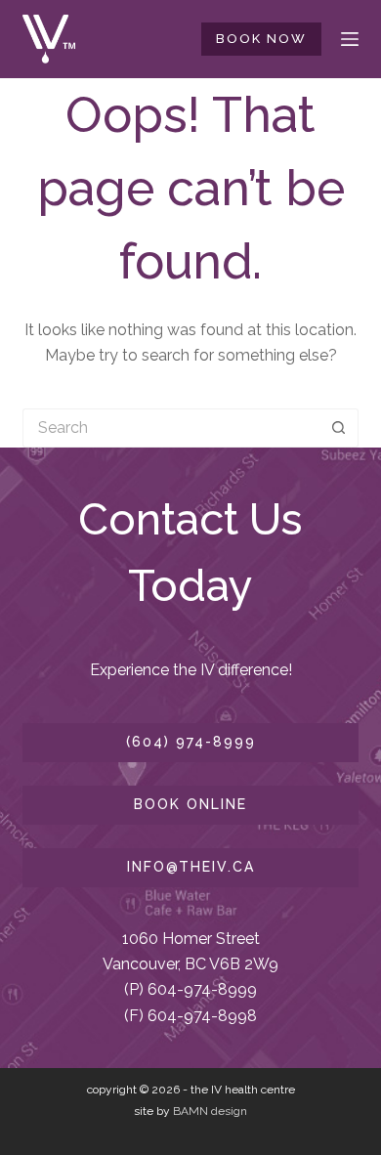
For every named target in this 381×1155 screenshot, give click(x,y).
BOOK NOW (261, 38)
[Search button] (339, 428)
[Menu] (350, 39)
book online (190, 804)
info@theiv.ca (191, 867)
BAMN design (210, 1111)
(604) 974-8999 (191, 741)
